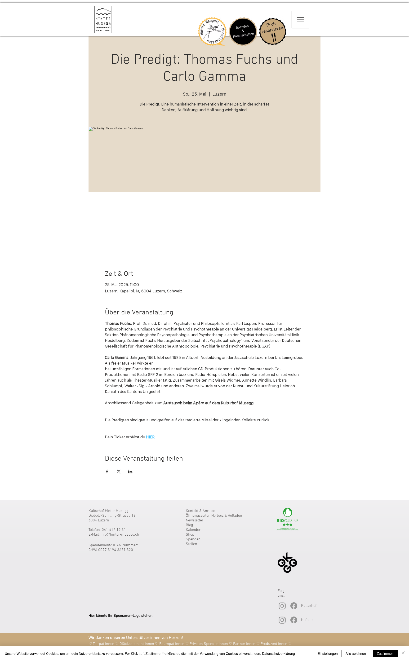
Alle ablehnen (356, 653)
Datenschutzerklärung (278, 653)
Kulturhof (308, 606)
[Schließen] (403, 653)
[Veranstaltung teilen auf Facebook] (107, 471)
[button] (300, 19)
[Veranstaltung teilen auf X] (118, 471)
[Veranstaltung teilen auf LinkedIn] (130, 471)
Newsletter (194, 520)
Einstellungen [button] (328, 653)
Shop (190, 534)
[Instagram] (282, 605)
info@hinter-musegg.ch (120, 534)
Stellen (191, 544)
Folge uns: (282, 593)
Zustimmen (385, 653)
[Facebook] (293, 605)
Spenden (193, 539)
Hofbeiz (307, 620)
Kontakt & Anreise (200, 511)
